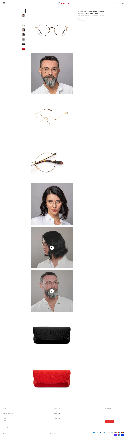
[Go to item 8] (24, 44)
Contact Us (5, 423)
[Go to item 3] (24, 20)
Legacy (4, 420)
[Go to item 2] (24, 16)
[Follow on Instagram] (7, 427)
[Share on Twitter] (83, 18)
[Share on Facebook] (82, 18)
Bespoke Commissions (8, 413)
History (4, 418)
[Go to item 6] (24, 35)
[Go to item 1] (24, 11)
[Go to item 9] (24, 49)
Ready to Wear (6, 415)
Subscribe (109, 421)
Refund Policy (57, 413)
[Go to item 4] (24, 25)
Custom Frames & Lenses (8, 411)
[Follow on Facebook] (3, 427)
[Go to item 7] (24, 39)
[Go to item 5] (24, 30)
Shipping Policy (57, 411)
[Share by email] (87, 18)
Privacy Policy (57, 415)
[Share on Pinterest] (85, 18)
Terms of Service (57, 418)
